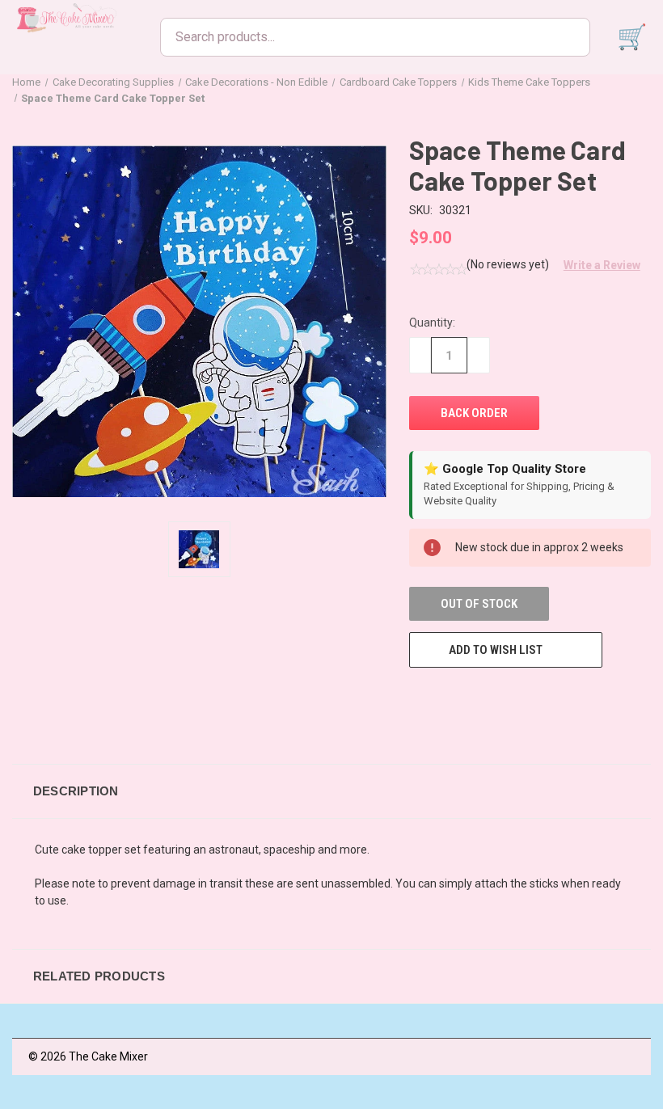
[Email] (447, 697)
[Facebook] (417, 697)
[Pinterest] (537, 697)
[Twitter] (507, 697)
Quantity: (432, 322)
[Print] (477, 697)
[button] (595, 265)
